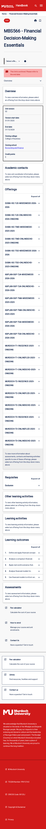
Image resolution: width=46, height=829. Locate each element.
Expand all (35, 196)
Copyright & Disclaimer (17, 807)
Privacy (11, 820)
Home (4, 14)
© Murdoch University (16, 769)
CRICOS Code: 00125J (16, 794)
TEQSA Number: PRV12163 (18, 782)
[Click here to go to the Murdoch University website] (8, 7)
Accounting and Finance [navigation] (14, 148)
